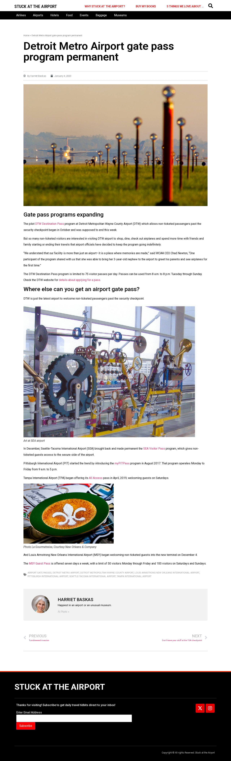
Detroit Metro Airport (66, 572)
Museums (120, 15)
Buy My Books (146, 6)
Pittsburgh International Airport (48, 576)
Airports (38, 15)
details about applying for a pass (79, 280)
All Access (96, 478)
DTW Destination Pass (49, 224)
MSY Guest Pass (39, 563)
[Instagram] (210, 708)
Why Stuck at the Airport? (105, 6)
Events (84, 15)
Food (69, 15)
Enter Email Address (29, 712)
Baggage (101, 15)
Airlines (21, 15)
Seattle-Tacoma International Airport (92, 576)
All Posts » (63, 611)
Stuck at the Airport (59, 687)
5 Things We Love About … (185, 6)
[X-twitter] (200, 708)
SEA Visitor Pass (154, 448)
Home (26, 35)
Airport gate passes (40, 572)
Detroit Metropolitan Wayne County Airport (107, 572)
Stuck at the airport (35, 6)
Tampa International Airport (134, 576)
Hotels (54, 15)
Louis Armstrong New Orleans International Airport (167, 572)
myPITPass (122, 463)
